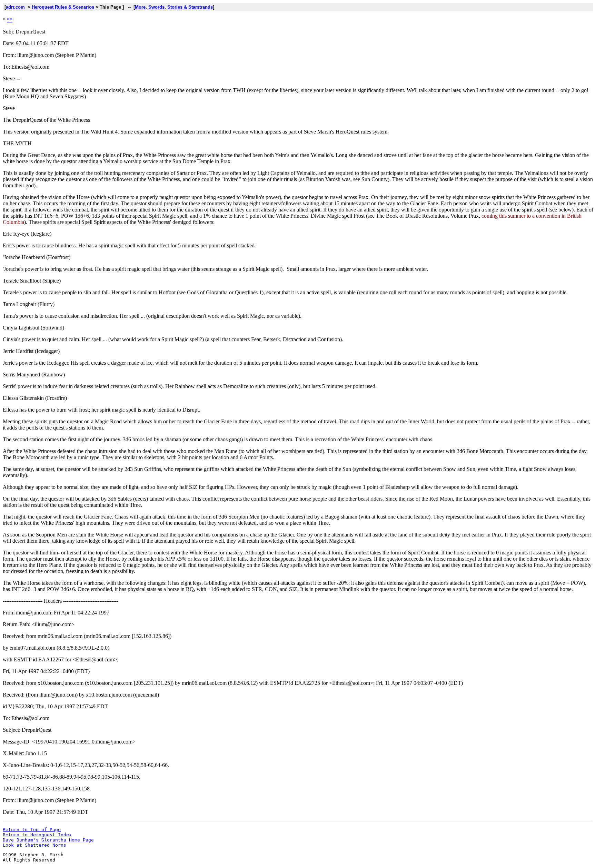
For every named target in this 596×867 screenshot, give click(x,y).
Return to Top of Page (32, 829)
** (9, 20)
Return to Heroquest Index (37, 834)
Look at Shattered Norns (34, 845)
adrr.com (15, 7)
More (140, 7)
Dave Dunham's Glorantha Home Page (48, 840)
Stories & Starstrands (190, 7)
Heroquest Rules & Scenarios (63, 7)
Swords (156, 7)
